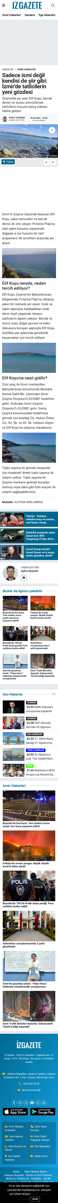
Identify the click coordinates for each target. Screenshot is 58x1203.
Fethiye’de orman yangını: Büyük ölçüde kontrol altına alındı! (41, 615)
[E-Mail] (23, 577)
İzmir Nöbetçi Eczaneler (14, 1128)
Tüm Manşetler (42, 1146)
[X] (20, 1102)
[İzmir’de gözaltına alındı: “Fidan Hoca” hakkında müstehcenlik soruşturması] (15, 661)
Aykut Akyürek (29, 570)
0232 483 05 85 (31, 1083)
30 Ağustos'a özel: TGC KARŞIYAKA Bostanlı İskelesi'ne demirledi (39, 757)
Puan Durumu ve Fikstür (15, 1148)
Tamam (35, 1199)
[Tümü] (53, 694)
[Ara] (53, 5)
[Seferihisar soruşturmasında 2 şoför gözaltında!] (42, 633)
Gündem (30, 15)
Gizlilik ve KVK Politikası (39, 1175)
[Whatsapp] (38, 1102)
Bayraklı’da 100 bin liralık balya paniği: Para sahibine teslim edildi (15, 646)
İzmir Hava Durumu (38, 1128)
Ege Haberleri (47, 15)
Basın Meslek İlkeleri (36, 1171)
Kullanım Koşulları (14, 1175)
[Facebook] (14, 1102)
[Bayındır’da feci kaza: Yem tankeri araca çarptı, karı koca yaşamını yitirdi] (15, 602)
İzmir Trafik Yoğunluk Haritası (40, 1138)
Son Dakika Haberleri (13, 1158)
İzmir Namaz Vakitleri (14, 1138)
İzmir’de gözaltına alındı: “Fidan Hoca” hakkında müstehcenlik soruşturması (14, 674)
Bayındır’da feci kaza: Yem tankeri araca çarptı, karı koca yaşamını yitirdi (13, 616)
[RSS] (44, 1102)
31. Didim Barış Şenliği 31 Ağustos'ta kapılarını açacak (39, 741)
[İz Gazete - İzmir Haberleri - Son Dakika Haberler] (27, 5)
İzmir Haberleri (11, 15)
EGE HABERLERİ (34, 734)
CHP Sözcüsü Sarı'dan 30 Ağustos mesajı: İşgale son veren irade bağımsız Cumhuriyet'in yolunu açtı (40, 725)
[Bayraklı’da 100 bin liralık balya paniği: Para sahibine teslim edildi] (15, 633)
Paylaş (9, 161)
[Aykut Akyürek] (10, 573)
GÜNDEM (31, 702)
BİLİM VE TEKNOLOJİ (17, 1178)
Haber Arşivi (41, 1156)
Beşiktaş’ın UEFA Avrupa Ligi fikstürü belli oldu (40, 773)
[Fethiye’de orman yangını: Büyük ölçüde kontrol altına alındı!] (42, 602)
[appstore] (15, 1112)
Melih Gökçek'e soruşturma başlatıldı (39, 709)
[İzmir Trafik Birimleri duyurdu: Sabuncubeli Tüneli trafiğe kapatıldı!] (42, 661)
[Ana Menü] (3, 5)
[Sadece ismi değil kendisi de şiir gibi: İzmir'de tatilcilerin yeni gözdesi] (29, 141)
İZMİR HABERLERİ (26, 69)
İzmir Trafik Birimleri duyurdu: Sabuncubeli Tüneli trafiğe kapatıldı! (42, 673)
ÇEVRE (47, 1178)
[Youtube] (32, 1102)
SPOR (30, 766)
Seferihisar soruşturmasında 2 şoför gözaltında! (40, 646)
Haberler (7, 69)
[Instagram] (26, 1102)
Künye (16, 1171)
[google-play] (43, 1112)
